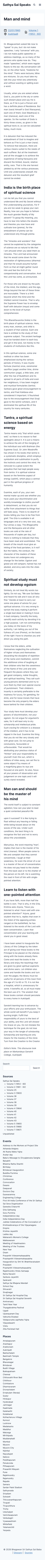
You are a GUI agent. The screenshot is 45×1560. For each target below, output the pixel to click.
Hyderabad (8, 1402)
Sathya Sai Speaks (11, 1081)
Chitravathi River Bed (12, 1377)
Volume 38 (11, 1102)
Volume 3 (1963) (14, 1093)
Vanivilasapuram (10, 1515)
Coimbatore (8, 1383)
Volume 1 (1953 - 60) (16, 1084)
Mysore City (8, 1448)
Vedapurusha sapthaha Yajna (16, 1320)
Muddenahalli (9, 1438)
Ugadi (5, 1310)
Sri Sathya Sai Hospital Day (15, 1295)
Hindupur (7, 1399)
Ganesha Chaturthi (11, 1206)
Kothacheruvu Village (12, 1417)
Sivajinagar (8, 1292)
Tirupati (6, 1502)
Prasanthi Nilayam (11, 1469)
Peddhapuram (9, 1460)
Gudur (5, 1396)
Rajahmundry (9, 1475)
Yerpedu (6, 1530)
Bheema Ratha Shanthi (13, 1164)
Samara (6, 1484)
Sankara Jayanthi (10, 1277)
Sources (29, 1553)
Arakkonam (8, 1347)
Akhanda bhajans (10, 1148)
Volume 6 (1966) (14, 1126)
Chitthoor (7, 1380)
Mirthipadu (8, 1435)
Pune (5, 1472)
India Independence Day (14, 1219)
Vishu (5, 1326)
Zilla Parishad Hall (11, 1329)
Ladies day (8, 1234)
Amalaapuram (9, 1341)
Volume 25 (11, 1090)
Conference (8, 1179)
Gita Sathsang (9, 1210)
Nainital (6, 1451)
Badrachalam (9, 1353)
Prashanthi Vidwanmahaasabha (17, 1268)
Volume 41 (11, 1114)
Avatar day (8, 1154)
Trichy (5, 1509)
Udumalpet (8, 1512)
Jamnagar (7, 1405)
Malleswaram (9, 1240)
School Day (8, 1286)
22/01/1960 (14, 30)
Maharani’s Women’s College (15, 1237)
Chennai (6, 1374)
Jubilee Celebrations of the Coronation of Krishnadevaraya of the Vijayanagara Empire (22, 1225)
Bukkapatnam (9, 1371)
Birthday (7, 1167)
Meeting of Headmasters (14, 1243)
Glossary (18, 1553)
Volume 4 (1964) (14, 1108)
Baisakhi (6, 1161)
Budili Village (9, 1368)
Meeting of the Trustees (13, 1246)
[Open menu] (40, 5)
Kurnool (6, 1420)
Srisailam (7, 1493)
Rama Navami (9, 1274)
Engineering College (12, 1197)
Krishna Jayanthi (10, 1231)
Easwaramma (9, 1194)
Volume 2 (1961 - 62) (16, 1087)
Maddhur (7, 1429)
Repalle (6, 1481)
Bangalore (7, 1359)
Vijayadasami (9, 1323)
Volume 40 (11, 1111)
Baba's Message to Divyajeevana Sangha (21, 1158)
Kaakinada (7, 1408)
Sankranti (7, 1280)
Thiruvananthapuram (12, 1499)
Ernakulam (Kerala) (11, 1392)
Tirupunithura (9, 1506)
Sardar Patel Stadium (12, 1487)
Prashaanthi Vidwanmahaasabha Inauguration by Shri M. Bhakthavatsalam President (21, 1261)
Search (6, 1064)
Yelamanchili (8, 1527)
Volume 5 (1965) (14, 1123)
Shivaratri (7, 1289)
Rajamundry (8, 1478)
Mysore (6, 1444)
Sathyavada (8, 1490)
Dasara (6, 1185)
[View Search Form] (34, 5)
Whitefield (7, 1524)
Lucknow (7, 1423)
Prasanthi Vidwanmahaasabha (16, 1255)
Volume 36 (11, 1096)
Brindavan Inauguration (13, 1170)
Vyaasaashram (9, 1521)
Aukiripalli (13, 34)
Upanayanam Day (11, 1313)
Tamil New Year (10, 1304)
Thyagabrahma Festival (13, 1307)
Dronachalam (9, 1389)
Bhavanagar (8, 1362)
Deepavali (7, 1188)
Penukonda (8, 1463)
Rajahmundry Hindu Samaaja (16, 1271)
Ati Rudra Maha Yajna (12, 1152)
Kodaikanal (8, 1414)
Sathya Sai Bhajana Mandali (15, 1283)
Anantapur (7, 1344)
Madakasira (8, 1426)
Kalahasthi (7, 1411)
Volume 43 (11, 1120)
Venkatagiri (8, 1518)
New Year (7, 1249)
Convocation (9, 1182)
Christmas (7, 1176)
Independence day (11, 1216)
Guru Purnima (9, 1213)
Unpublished (8, 1134)
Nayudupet (8, 1454)
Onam (5, 1252)
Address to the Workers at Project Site (20, 1145)
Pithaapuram (8, 1466)
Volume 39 (11, 1105)
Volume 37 (11, 1099)
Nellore (6, 1457)
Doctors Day (8, 1191)
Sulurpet (6, 1496)
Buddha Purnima (10, 1173)
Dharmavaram (9, 1386)
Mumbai (6, 1441)
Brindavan (7, 1365)
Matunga (7, 1432)
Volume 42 (11, 1117)
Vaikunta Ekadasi (10, 1317)
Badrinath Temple (11, 1356)
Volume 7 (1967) (14, 1130)
